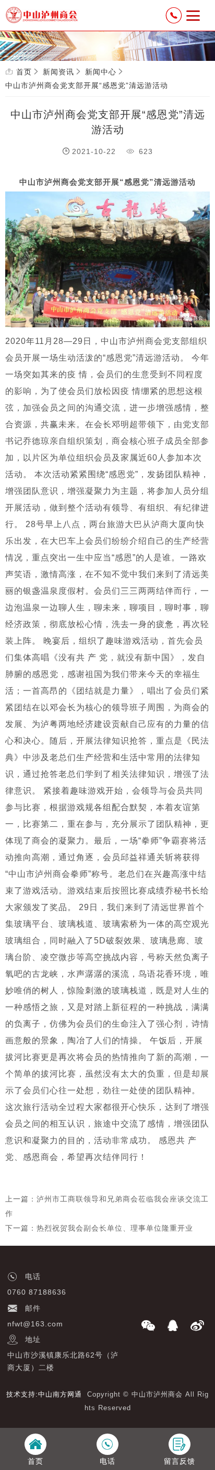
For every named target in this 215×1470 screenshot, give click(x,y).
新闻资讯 (58, 72)
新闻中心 (100, 72)
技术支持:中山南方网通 (44, 1394)
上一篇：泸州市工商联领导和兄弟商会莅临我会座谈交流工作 (107, 1206)
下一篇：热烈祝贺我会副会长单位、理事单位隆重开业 (99, 1228)
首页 (24, 72)
